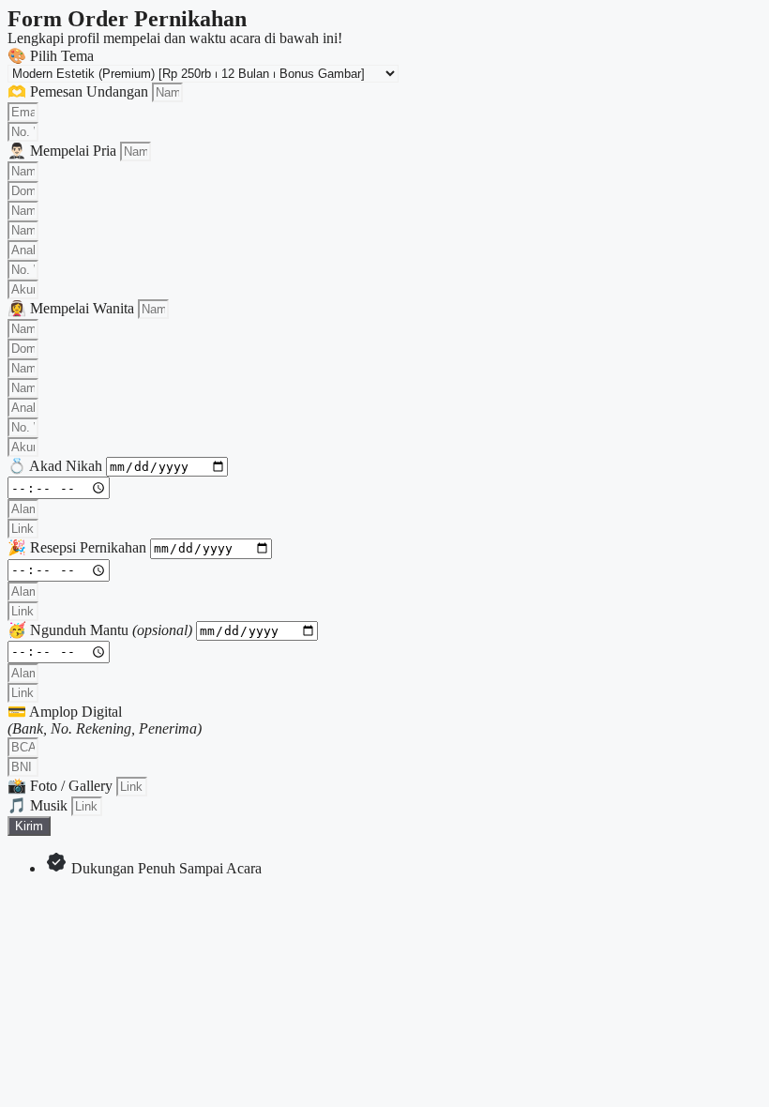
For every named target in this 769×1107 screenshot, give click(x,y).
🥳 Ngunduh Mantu (100, 630)
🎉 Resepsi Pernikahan (79, 547)
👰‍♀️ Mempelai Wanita (73, 308)
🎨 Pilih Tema (51, 56)
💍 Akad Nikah (57, 466)
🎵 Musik (39, 805)
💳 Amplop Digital (105, 720)
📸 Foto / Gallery (62, 786)
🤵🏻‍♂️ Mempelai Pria (64, 151)
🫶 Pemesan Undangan (80, 91)
